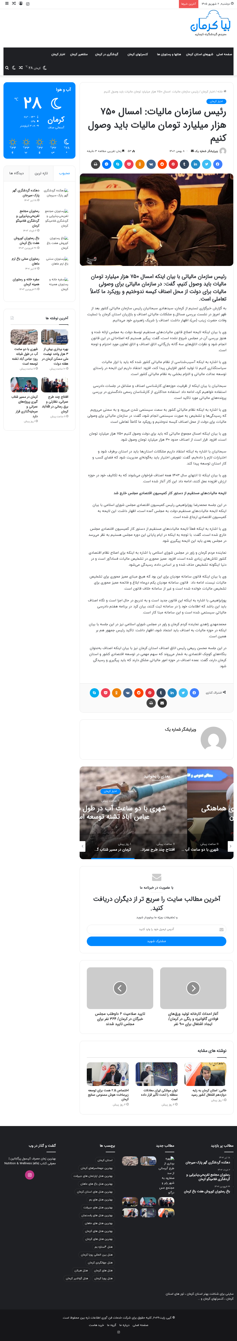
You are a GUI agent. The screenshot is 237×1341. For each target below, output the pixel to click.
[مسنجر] (106, 164)
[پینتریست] (173, 164)
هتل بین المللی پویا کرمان (96, 1255)
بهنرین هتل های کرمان (98, 1239)
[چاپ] (95, 164)
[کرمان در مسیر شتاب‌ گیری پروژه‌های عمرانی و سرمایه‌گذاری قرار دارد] (24, 384)
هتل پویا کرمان (103, 1278)
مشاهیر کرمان (79, 54)
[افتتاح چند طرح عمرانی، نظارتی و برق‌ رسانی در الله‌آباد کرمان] (54, 384)
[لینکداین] (195, 164)
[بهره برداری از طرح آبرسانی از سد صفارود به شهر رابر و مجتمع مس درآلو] (166, 1175)
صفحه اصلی (224, 54)
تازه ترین (41, 173)
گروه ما (111, 1325)
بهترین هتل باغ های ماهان (96, 1184)
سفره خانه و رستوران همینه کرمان (26, 282)
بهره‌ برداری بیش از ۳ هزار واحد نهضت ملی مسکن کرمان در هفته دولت (55, 356)
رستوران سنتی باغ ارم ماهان (25, 261)
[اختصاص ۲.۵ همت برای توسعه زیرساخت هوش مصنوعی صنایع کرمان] (108, 1074)
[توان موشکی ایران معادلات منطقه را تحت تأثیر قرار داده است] (157, 1074)
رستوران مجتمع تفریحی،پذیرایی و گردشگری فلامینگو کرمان (27, 218)
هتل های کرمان (103, 1270)
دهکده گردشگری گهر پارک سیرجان (25, 193)
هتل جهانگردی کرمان (100, 1263)
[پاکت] (129, 164)
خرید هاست (96, 1325)
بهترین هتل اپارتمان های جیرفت (93, 1176)
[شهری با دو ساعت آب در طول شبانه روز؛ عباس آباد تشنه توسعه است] (24, 337)
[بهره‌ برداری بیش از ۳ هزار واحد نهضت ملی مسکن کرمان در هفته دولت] (54, 337)
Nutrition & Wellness (18, 1163)
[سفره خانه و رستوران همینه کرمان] (55, 286)
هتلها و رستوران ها (169, 54)
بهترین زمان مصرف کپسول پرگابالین (32, 1159)
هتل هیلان (81, 1270)
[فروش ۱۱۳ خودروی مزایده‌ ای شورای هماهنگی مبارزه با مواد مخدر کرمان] (130, 1201)
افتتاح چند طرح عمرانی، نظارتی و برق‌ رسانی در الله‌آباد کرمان (55, 404)
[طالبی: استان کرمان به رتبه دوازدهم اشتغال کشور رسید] (205, 1074)
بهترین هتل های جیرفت (98, 1207)
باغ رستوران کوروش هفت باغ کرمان (26, 241)
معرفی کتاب (47, 1163)
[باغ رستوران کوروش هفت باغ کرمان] (55, 244)
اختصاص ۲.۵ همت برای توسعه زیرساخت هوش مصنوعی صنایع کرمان (108, 1095)
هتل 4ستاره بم (103, 1247)
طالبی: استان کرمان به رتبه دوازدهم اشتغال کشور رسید (208, 1092)
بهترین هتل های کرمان (98, 1231)
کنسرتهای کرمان (138, 54)
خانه (220, 92)
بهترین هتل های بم (100, 1200)
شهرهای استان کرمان (199, 54)
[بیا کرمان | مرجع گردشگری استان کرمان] (210, 23)
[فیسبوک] (217, 164)
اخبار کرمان (58, 54)
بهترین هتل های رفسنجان (96, 1215)
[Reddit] (162, 164)
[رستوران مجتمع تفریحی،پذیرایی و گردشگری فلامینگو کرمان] (55, 218)
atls (36, 1163)
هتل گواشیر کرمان (77, 1278)
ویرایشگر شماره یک (206, 151)
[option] (200, 846)
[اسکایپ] (117, 164)
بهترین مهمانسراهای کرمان (96, 1168)
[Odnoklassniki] (140, 164)
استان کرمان (105, 1160)
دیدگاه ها (16, 173)
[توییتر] (206, 164)
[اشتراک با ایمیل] (162, 703)
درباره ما (124, 1325)
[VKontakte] (151, 164)
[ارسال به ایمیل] (192, 151)
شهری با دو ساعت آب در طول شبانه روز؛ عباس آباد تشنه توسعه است (110, 812)
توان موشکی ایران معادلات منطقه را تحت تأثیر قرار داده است (159, 1095)
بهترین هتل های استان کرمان (94, 1192)
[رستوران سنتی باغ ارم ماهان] (55, 265)
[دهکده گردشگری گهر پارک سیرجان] (55, 197)
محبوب (64, 173)
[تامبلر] (184, 164)
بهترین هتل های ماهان (98, 1223)
